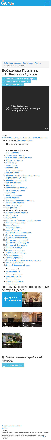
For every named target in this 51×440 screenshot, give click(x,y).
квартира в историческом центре (11, 324)
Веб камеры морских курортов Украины (16, 82)
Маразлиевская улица (15, 202)
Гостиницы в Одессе (14, 273)
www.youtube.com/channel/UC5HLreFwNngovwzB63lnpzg (24, 137)
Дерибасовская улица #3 (16, 180)
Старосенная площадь (15, 250)
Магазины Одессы (13, 276)
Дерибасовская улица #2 (16, 177)
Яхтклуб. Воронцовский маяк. (18, 265)
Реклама (4, 428)
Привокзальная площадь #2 (17, 242)
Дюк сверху (10, 185)
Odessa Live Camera (14, 160)
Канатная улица (12, 197)
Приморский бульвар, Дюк (16, 245)
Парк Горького (12, 215)
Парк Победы (11, 217)
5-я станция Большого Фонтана (19, 157)
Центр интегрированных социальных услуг (23, 260)
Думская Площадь (13, 182)
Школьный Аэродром (14, 262)
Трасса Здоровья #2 (14, 257)
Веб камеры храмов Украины (13, 84)
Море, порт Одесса (14, 205)
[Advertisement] (25, 34)
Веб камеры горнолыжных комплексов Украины (19, 79)
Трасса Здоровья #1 (14, 255)
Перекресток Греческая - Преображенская (23, 220)
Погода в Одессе (13, 278)
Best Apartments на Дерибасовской (30, 324)
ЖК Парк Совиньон (14, 195)
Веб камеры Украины (12, 63)
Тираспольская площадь (16, 252)
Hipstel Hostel (28, 303)
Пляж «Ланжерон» (13, 227)
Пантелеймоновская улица (17, 212)
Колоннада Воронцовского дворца (20, 200)
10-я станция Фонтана (15, 155)
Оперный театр (12, 152)
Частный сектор (9, 344)
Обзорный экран (13, 207)
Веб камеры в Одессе (32, 63)
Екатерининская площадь (16, 187)
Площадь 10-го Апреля (15, 222)
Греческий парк (12, 172)
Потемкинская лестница (16, 235)
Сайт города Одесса (15, 268)
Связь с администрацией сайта (12, 426)
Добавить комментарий (12, 365)
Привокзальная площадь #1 (17, 240)
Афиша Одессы (12, 283)
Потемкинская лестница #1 (17, 237)
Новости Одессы (13, 271)
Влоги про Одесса (25, 140)
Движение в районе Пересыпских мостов (22, 175)
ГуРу (43, 436)
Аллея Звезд (11, 162)
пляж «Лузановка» (13, 230)
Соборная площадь (14, 247)
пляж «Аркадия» (13, 225)
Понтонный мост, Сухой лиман (18, 232)
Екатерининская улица (15, 190)
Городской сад (12, 167)
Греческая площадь (14, 170)
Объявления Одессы (14, 281)
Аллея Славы (11, 165)
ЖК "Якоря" (10, 192)
